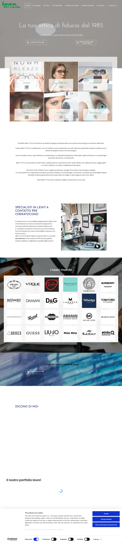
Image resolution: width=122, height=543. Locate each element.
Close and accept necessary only (106, 525)
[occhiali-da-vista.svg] (61, 87)
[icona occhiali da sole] (95, 87)
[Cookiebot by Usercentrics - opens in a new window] (12, 539)
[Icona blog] (27, 87)
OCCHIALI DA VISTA (61, 83)
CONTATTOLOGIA (95, 113)
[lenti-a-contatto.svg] (95, 117)
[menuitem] (27, 5)
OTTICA (26, 113)
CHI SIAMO (26, 83)
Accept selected (106, 519)
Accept (106, 513)
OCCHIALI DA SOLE (95, 83)
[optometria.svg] (61, 117)
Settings (96, 539)
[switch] (54, 539)
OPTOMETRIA (61, 113)
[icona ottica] (27, 117)
